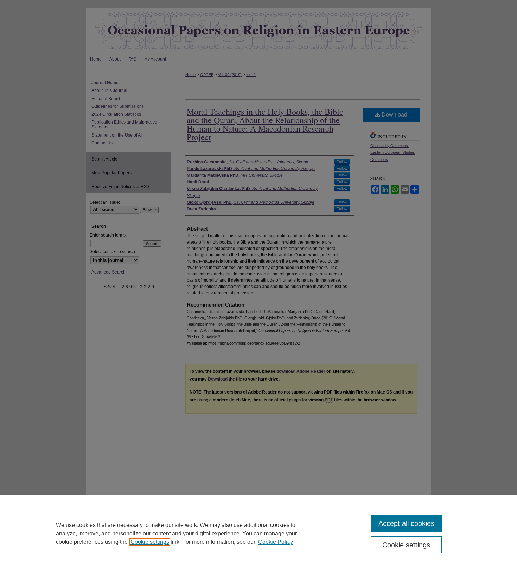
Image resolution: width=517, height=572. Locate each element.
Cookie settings (149, 542)
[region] (258, 533)
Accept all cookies (406, 523)
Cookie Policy (275, 542)
